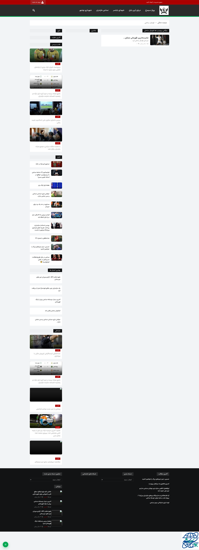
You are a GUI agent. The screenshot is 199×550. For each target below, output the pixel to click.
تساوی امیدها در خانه (42, 164)
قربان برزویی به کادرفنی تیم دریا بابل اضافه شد (40, 216)
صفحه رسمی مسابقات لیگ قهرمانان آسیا (43, 522)
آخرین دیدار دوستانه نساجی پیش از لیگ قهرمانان (47, 300)
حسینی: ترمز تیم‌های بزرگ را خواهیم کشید (40, 248)
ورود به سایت (36, 2)
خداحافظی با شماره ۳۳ (42, 238)
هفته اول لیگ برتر (43, 185)
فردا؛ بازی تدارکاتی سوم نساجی (159, 503)
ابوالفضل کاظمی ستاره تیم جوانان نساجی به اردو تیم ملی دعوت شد (154, 489)
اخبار (57, 64)
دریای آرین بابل (135, 10)
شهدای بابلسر (118, 10)
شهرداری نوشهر (85, 10)
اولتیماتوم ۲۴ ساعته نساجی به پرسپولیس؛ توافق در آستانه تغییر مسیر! (40, 174)
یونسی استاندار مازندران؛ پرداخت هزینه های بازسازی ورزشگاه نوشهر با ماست (40, 227)
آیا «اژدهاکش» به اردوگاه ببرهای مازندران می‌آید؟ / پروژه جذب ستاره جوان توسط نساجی (153, 496)
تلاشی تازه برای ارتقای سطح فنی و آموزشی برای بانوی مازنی (42, 493)
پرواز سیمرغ (150, 10)
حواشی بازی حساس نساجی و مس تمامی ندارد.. (40, 195)
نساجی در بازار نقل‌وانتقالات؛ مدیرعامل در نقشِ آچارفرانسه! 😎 (40, 259)
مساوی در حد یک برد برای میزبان (41, 205)
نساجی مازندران (102, 10)
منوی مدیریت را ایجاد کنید (154, 2)
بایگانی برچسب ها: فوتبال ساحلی (155, 30)
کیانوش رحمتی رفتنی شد (52, 311)
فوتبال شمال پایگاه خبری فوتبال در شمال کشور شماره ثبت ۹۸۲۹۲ (164, 10)
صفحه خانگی (162, 22)
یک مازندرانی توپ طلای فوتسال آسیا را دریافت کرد (46, 289)
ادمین (45, 497)
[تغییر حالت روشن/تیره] (5, 544)
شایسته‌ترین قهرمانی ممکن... (135, 37)
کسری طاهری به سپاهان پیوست (159, 484)
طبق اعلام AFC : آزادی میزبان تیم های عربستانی (48, 278)
